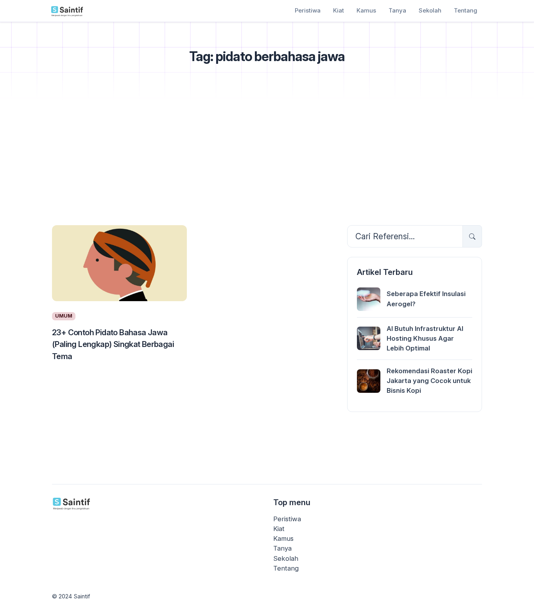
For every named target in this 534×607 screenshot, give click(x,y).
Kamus (366, 10)
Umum (63, 316)
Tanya (397, 10)
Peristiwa (308, 10)
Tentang (465, 10)
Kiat (338, 10)
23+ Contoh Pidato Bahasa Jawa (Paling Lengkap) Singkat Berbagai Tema (113, 344)
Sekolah (430, 10)
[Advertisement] (267, 161)
